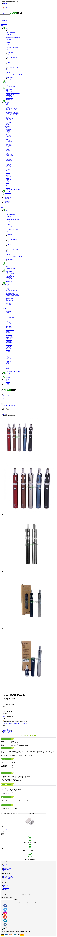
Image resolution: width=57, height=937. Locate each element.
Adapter (8, 142)
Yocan (8, 79)
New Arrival (8, 191)
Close (2, 25)
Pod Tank (8, 124)
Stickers (8, 173)
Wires (7, 149)
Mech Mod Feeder (10, 148)
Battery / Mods (8, 89)
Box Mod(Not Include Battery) (13, 93)
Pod (7, 198)
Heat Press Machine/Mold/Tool (13, 189)
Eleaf (7, 39)
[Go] (2, 404)
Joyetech (8, 52)
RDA (7, 106)
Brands (6, 28)
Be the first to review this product (10, 702)
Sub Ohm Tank (9, 116)
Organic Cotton (9, 151)
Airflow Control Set (10, 166)
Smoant (16, 67)
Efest (10, 39)
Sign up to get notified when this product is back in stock (15, 723)
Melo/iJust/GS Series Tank (12, 112)
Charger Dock (9, 141)
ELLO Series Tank (10, 111)
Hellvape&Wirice (10, 47)
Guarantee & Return (7, 878)
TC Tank (8, 117)
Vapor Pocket (9, 153)
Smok (10, 19)
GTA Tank (8, 121)
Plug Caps (8, 159)
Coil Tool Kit (9, 154)
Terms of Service (7, 870)
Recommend (7, 202)
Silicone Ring (9, 179)
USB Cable (8, 176)
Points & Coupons (7, 868)
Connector (8, 171)
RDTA (7, 107)
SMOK (8, 67)
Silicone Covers (9, 156)
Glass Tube (8, 131)
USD (5, 7)
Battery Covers (9, 155)
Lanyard (8, 180)
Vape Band (8, 144)
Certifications (6, 888)
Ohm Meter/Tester (10, 135)
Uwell (7, 19)
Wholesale (5, 885)
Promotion (7, 195)
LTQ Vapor (15, 57)
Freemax (8, 42)
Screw (7, 178)
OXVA (10, 62)
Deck (7, 134)
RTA (7, 104)
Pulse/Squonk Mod (10, 94)
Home (4, 414)
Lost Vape (9, 57)
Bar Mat (8, 161)
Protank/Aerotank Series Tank (12, 113)
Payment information (8, 876)
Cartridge (8, 130)
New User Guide (7, 880)
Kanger (7, 54)
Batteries (8, 168)
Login (4, 716)
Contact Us (5, 865)
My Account (6, 3)
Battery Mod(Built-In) (11, 91)
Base (7, 139)
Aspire (3, 19)
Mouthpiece (8, 132)
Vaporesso (9, 74)
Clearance (7, 201)
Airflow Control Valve (11, 137)
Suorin (13, 67)
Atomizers (7, 102)
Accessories (7, 126)
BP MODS (8, 34)
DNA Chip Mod (9, 96)
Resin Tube (8, 164)
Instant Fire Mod (9, 98)
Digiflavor (8, 37)
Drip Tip (8, 165)
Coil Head (8, 129)
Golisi (12, 44)
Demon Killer (14, 37)
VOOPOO (16, 74)
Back (7, 29)
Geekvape (8, 44)
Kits (6, 82)
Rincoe (7, 64)
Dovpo (18, 37)
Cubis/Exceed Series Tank (12, 109)
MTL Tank (8, 119)
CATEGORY (4, 24)
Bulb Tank (8, 122)
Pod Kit (8, 85)
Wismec (8, 77)
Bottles (7, 170)
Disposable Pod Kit (10, 86)
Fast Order (7, 203)
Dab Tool (8, 186)
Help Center (6, 5)
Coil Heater (8, 181)
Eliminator (8, 136)
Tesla (7, 69)
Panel (7, 183)
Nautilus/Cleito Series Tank (12, 114)
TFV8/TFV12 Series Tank (12, 108)
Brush (7, 185)
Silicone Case (9, 158)
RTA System (9, 145)
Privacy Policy (6, 869)
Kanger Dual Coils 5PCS (10, 829)
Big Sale (7, 200)
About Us (5, 864)
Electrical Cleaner (10, 169)
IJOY (7, 49)
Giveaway (5, 729)
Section (7, 184)
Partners (5, 889)
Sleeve (7, 146)
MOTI (7, 59)
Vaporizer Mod (9, 99)
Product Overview (7, 730)
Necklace (8, 174)
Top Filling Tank (9, 118)
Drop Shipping (6, 886)
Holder (7, 175)
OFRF (7, 62)
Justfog (11, 52)
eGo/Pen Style (9, 160)
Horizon (16, 47)
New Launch (8, 193)
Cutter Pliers (9, 163)
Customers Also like (7, 732)
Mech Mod (8, 95)
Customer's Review (7, 731)
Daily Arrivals (8, 197)
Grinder (8, 188)
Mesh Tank (8, 123)
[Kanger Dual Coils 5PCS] (30, 826)
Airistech (13, 32)
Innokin (10, 49)
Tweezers (8, 150)
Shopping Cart (4, 20)
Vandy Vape (22, 74)
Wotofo (11, 77)
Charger (8, 140)
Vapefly (28, 74)
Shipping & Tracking (8, 877)
